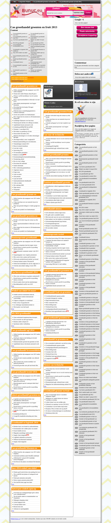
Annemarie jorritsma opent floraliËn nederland (26, 456)
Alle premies (17, 176)
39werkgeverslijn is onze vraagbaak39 (24, 139)
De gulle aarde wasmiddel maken (55, 215)
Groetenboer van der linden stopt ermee (56, 196)
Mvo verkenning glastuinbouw (22, 168)
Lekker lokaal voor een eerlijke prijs (55, 402)
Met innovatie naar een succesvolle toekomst (58, 217)
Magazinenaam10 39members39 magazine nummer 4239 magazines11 (57, 261)
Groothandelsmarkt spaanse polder (55, 296)
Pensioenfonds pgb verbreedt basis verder (57, 148)
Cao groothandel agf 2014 (37, 43)
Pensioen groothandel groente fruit (88, 231)
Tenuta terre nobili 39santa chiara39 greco (25, 93)
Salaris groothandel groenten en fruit (89, 193)
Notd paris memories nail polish (22, 478)
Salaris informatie (18, 165)
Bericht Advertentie (68, 5)
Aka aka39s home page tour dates (23, 482)
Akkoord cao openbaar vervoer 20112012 (57, 404)
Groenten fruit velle (51, 352)
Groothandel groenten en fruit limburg (89, 313)
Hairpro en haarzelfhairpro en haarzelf (56, 225)
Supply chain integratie (20, 435)
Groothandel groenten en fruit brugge (89, 353)
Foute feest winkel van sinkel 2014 (88, 216)
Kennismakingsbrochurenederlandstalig (24, 157)
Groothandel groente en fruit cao (88, 416)
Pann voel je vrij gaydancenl (21, 302)
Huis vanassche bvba (51, 302)
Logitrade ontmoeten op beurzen (22, 437)
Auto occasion (18, 174)
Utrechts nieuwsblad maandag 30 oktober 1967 (59, 176)
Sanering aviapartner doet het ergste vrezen (25, 245)
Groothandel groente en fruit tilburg (88, 259)
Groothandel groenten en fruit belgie (89, 300)
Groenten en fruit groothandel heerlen (89, 326)
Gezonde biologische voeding (54, 298)
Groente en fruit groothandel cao (88, 419)
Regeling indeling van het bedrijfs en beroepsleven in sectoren (56, 279)
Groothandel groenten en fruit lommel (89, 324)
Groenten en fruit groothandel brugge (89, 347)
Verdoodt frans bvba (51, 307)
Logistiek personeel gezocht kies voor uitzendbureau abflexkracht (24, 399)
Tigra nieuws (17, 187)
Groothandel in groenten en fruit (88, 253)
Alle (14, 1)
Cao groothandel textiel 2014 (38, 44)
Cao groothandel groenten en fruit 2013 (44, 1)
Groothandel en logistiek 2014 (87, 191)
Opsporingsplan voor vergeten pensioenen (25, 255)
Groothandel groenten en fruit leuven (89, 311)
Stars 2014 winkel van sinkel (20, 52)
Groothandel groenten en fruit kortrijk (89, 355)
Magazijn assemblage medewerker (23, 433)
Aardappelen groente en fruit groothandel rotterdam (87, 384)
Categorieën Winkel (24, 1)
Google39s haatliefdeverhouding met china (25, 416)
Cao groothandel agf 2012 (86, 394)
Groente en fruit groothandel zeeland (89, 443)
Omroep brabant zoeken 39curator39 (24, 261)
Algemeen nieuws (19, 170)
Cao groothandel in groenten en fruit (89, 246)
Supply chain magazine (20, 441)
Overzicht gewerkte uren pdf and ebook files (26, 365)
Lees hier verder (18, 148)
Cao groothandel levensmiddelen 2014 (18, 45)
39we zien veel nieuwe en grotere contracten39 (26, 276)
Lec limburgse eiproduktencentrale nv (24, 305)
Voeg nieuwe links (80, 5)
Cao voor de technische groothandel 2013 (36, 56)
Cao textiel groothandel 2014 (87, 184)
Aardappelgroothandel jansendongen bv (57, 309)
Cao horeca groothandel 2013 (87, 390)
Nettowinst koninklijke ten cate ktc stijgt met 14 (27, 263)
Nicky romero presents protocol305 (23, 480)
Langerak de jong (50, 358)
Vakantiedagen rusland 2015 (21, 144)
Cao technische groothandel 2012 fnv (89, 399)
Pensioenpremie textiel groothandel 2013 (36, 62)
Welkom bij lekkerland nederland (23, 439)
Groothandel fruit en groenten (38, 65)
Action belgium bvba (19, 502)
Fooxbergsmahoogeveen (52, 223)
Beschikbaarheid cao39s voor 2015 (23, 284)
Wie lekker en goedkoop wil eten (23, 131)
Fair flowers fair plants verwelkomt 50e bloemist (27, 461)
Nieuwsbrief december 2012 (21, 133)
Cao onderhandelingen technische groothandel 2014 (88, 196)
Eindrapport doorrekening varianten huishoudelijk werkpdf (55, 244)
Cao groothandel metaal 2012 (87, 401)
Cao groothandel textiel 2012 (87, 414)
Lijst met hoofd (18, 178)
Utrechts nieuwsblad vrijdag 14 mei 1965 (25, 266)
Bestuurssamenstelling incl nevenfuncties (25, 141)
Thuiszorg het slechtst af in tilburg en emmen (26, 122)
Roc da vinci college (19, 161)
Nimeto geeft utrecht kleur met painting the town (27, 472)
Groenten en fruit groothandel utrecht (89, 302)
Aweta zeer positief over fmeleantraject (24, 114)
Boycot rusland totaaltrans (21, 146)
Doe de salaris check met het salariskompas (25, 282)
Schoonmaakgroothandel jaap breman (56, 221)
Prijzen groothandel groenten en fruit (89, 308)
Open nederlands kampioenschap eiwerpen (25, 317)
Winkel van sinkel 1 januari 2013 (88, 397)
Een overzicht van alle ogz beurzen (23, 319)
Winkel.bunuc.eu (15, 519)
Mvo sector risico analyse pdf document (24, 257)
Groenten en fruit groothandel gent (88, 322)
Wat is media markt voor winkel (87, 392)
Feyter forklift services (20, 431)
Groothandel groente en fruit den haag (89, 445)
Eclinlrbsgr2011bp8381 (52, 146)
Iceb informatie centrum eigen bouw (56, 212)
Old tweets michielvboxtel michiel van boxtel (26, 259)
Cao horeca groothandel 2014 (20, 39)
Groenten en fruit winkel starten (87, 387)
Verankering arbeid (19, 159)
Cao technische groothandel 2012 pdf (89, 412)
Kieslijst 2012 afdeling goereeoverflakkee (57, 190)
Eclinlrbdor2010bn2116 (20, 414)
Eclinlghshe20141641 (52, 380)
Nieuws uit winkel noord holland (88, 377)
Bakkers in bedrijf (18, 154)
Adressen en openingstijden (21, 509)
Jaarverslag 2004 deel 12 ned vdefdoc (56, 264)
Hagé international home (52, 300)
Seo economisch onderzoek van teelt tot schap (58, 343)
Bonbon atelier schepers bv (21, 321)
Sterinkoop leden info (52, 413)
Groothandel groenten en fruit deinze (89, 329)
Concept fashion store (19, 504)
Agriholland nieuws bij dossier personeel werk (26, 344)
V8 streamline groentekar (20, 152)
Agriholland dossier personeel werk (23, 125)
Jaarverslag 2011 (18, 150)
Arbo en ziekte (18, 183)
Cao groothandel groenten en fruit (88, 250)
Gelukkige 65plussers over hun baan (24, 120)
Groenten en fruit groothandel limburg (89, 273)
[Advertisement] (42, 22)
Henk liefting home (51, 304)
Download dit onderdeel (20, 163)
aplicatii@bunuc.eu (80, 121)
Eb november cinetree (52, 228)
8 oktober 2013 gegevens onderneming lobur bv (27, 410)
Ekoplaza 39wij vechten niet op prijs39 (56, 408)
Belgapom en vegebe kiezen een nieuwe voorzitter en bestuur (57, 399)
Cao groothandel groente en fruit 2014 (70, 1)
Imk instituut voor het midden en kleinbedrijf (58, 219)
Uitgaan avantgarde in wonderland (23, 300)
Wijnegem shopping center (21, 500)
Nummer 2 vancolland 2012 (21, 129)
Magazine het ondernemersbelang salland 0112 (58, 384)
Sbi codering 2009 (19, 185)
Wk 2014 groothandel (18, 43)
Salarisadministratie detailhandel (22, 181)
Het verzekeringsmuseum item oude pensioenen (59, 198)
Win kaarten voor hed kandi (21, 307)
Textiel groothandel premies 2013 (88, 228)
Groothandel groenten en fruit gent (88, 297)
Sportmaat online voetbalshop (22, 324)
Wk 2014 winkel (83, 207)
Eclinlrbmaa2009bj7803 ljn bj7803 (23, 127)
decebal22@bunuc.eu (17, 81)
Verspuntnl (17, 189)
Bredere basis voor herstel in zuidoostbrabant (26, 426)
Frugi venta (17, 172)
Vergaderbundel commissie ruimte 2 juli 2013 (26, 251)
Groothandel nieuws (18, 62)
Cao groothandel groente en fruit (88, 421)
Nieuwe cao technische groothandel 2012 (36, 70)
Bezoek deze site (18, 506)
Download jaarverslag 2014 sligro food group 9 (59, 238)
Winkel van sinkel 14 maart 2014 (88, 169)
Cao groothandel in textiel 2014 (87, 176)
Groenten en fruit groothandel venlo (89, 291)
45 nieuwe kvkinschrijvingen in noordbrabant (58, 411)
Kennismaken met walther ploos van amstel (25, 428)
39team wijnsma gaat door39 (54, 202)
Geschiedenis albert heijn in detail (55, 200)
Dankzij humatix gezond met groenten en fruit (26, 341)
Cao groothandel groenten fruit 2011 (89, 218)
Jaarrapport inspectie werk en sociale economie (58, 170)
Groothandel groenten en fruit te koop (89, 315)
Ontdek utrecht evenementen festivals (24, 294)
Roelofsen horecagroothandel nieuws (56, 311)
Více (12, 211)
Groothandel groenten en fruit (87, 243)
